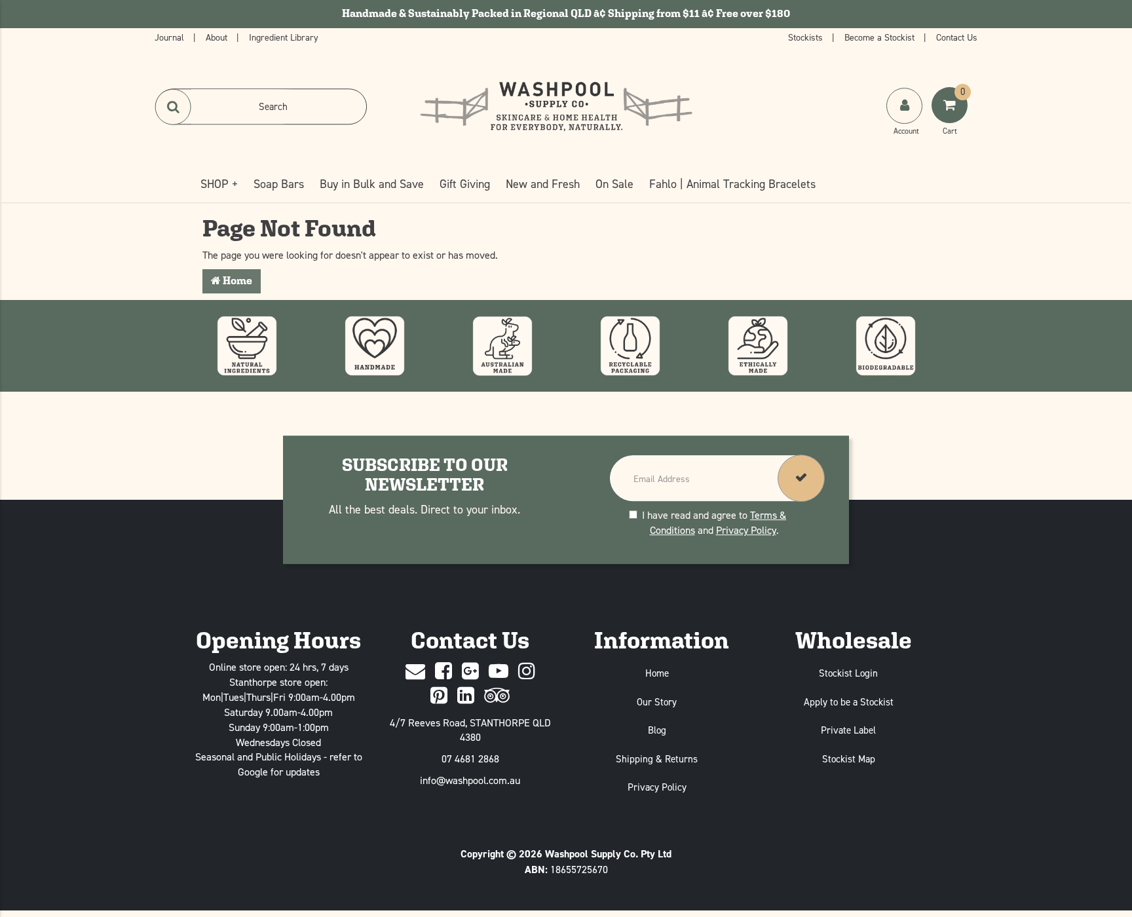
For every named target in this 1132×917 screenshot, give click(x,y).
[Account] (904, 106)
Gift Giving (465, 184)
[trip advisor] (497, 696)
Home (236, 280)
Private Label (848, 730)
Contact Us (956, 37)
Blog (657, 730)
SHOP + (219, 184)
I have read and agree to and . (714, 522)
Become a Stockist (880, 37)
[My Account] (906, 118)
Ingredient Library (283, 37)
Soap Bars (279, 184)
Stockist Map (848, 759)
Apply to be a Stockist (849, 702)
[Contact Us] (415, 672)
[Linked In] (465, 696)
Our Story (657, 702)
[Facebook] (443, 672)
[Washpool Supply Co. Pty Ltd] (556, 105)
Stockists (806, 37)
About (218, 37)
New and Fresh (543, 184)
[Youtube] (498, 672)
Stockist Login (848, 673)
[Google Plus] (470, 672)
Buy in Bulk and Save (372, 184)
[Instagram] (526, 672)
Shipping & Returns (657, 759)
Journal (171, 37)
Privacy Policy (746, 529)
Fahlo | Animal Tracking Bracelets (732, 184)
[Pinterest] (438, 696)
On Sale (614, 184)
